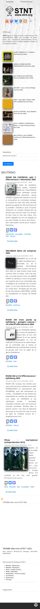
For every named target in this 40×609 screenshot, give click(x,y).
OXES (7, 236)
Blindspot (15, 567)
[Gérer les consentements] (36, 605)
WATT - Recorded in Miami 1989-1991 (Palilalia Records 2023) (24, 101)
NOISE (32, 487)
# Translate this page (26, 2)
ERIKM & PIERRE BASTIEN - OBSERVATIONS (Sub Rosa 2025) (24, 65)
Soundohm (9, 575)
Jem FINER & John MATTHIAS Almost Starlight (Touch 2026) (23, 77)
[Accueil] (19, 11)
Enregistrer (8, 164)
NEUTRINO (27, 234)
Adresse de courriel (9, 156)
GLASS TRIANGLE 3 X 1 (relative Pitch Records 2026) (24, 53)
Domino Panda (20, 573)
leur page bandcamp (33, 466)
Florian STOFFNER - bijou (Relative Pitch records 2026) (25, 112)
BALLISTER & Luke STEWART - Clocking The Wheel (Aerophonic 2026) (24, 137)
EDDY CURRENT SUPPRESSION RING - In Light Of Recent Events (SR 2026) (24, 125)
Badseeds (14, 571)
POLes (6, 487)
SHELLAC (12, 236)
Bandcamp (9, 577)
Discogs (8, 579)
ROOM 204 (16, 305)
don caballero (19, 234)
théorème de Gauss (14, 478)
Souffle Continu (15, 569)
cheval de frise (10, 234)
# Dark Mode (10, 2)
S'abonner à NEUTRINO (2, 499)
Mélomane (15, 565)
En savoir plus (12, 241)
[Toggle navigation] (30, 21)
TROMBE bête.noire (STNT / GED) (17, 548)
